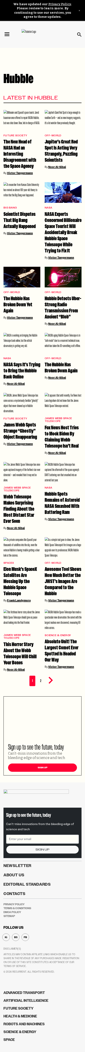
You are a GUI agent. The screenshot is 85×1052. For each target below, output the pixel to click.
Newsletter (17, 865)
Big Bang (10, 207)
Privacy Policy (59, 4)
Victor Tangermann (20, 173)
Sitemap (9, 916)
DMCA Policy (12, 912)
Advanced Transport (24, 993)
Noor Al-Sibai (57, 167)
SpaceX (8, 563)
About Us (13, 875)
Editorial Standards (27, 884)
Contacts (14, 893)
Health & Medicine (20, 1016)
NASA (48, 207)
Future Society (15, 135)
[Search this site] (79, 34)
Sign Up (43, 767)
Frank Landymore (19, 600)
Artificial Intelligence (25, 1001)
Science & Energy (58, 635)
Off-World (53, 135)
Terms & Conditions (17, 908)
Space (9, 1040)
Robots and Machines (24, 1024)
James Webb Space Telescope (58, 420)
